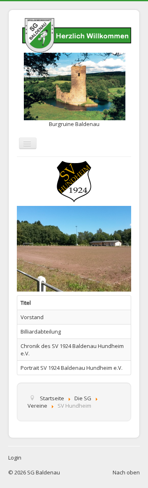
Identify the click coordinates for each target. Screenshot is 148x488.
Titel (26, 302)
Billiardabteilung (41, 331)
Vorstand (32, 317)
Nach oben (126, 472)
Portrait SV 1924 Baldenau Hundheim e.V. (72, 367)
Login (14, 457)
